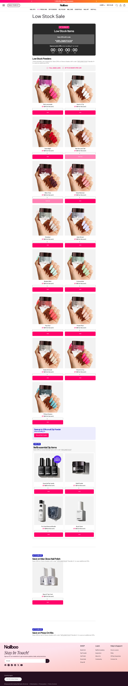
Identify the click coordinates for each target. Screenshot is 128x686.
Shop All (82, 662)
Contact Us (114, 659)
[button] (4, 5)
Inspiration (98, 653)
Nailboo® (15, 684)
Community (98, 659)
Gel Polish (83, 656)
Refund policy (33, 684)
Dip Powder (83, 653)
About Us (98, 656)
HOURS (60, 52)
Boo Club (110, 5)
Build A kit (83, 650)
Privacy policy (42, 684)
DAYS (53, 52)
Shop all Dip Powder (41, 435)
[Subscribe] (47, 661)
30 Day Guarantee (116, 656)
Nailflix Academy (99, 650)
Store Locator (115, 650)
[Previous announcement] (31, 1)
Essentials (83, 659)
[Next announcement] (96, 1)
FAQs (112, 653)
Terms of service (52, 684)
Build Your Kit (14, 5)
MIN (68, 52)
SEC (75, 52)
